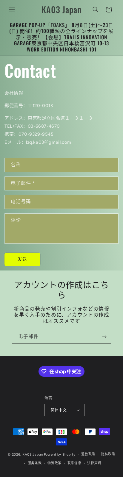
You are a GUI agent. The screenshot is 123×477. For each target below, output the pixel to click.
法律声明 (94, 463)
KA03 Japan (32, 454)
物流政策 (54, 463)
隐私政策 (108, 454)
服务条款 (35, 463)
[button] (12, 9)
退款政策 (88, 454)
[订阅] (104, 337)
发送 (22, 259)
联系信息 (74, 463)
